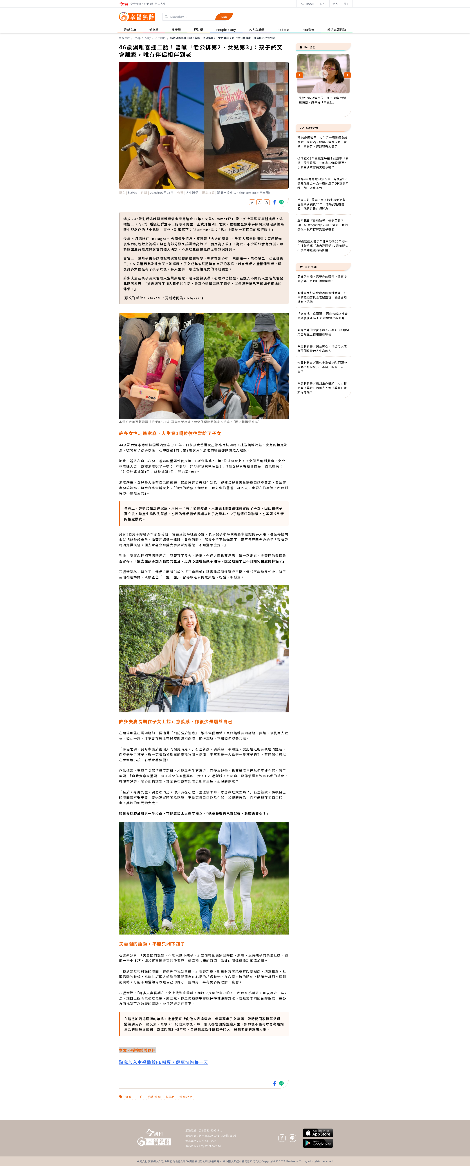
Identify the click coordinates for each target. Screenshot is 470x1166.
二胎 (139, 1097)
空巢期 (170, 1097)
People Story (142, 38)
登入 (335, 4)
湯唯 (128, 1097)
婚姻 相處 (186, 1097)
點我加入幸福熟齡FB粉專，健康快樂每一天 (163, 1062)
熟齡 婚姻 (154, 1097)
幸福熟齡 (124, 38)
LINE (323, 4)
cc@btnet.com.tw (210, 1146)
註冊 (346, 4)
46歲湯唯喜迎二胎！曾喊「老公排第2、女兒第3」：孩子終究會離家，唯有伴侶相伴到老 (222, 38)
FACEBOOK (306, 4)
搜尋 (224, 17)
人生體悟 (160, 38)
